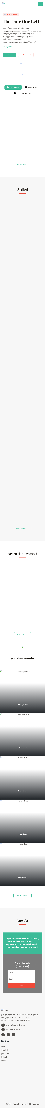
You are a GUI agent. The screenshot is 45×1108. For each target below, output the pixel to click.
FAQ (3, 1046)
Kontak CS (5, 1060)
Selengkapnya (8, 46)
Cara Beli (4, 1050)
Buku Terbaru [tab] (33, 87)
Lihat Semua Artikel (21, 528)
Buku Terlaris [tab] (14, 87)
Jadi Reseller (5, 1053)
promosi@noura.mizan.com (16, 1025)
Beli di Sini (22, 152)
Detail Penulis (22, 712)
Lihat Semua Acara (22, 635)
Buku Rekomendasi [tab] (23, 93)
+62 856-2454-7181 (13, 1029)
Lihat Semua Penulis (21, 895)
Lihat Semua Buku (27, 55)
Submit (21, 985)
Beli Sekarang (10, 55)
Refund (4, 1057)
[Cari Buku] (2, 1064)
